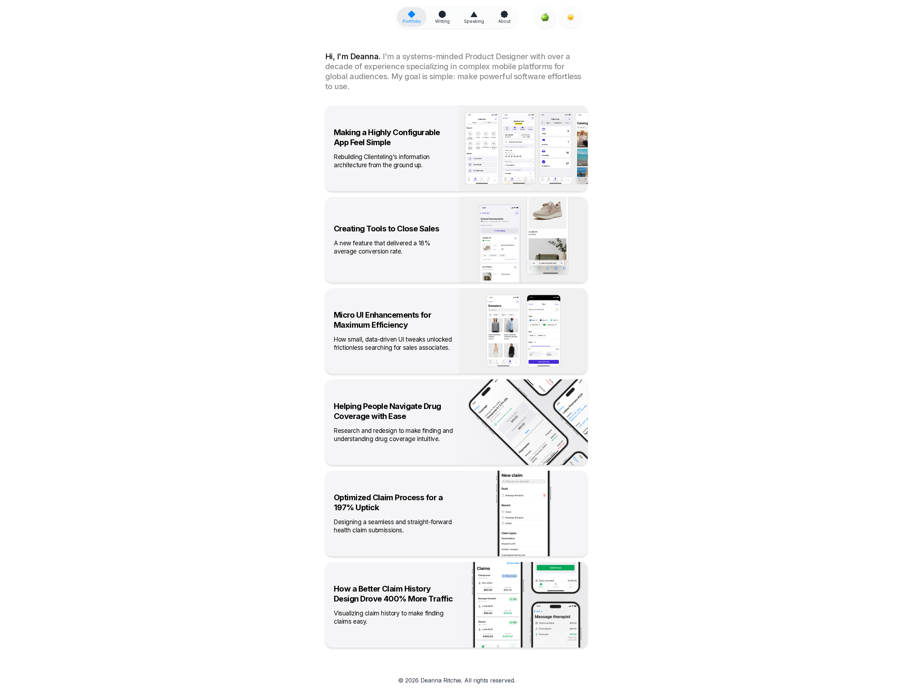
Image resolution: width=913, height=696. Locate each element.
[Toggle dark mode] (570, 17)
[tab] (412, 17)
